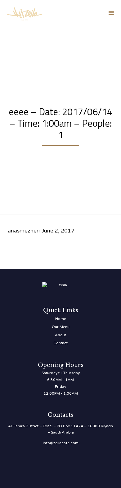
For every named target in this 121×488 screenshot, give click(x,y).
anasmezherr (24, 231)
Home (60, 319)
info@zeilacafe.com (60, 443)
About (60, 335)
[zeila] (24, 13)
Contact (60, 343)
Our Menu (60, 327)
